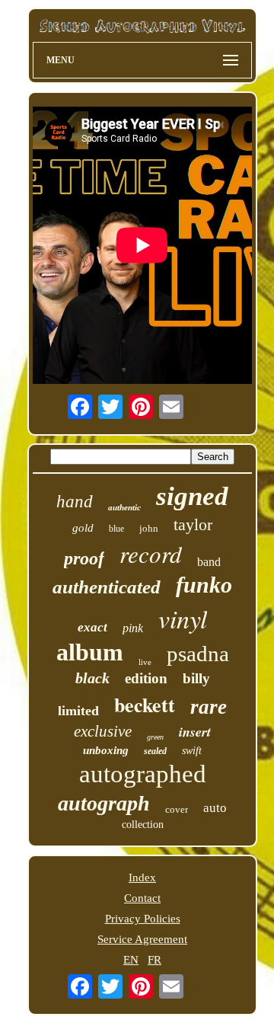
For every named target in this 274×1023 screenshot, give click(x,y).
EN (131, 960)
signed (192, 496)
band (209, 561)
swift (192, 750)
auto (215, 808)
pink (133, 628)
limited (78, 710)
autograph (104, 803)
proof (84, 558)
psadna (198, 653)
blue (116, 528)
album (89, 652)
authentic (124, 507)
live (145, 662)
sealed (155, 751)
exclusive (103, 731)
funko (204, 584)
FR (154, 960)
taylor (193, 524)
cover (176, 809)
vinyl (182, 618)
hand (74, 501)
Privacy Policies (142, 919)
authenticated (107, 587)
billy (196, 678)
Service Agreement (142, 939)
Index (142, 877)
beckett (144, 704)
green (155, 737)
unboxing (106, 750)
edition (146, 678)
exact (92, 627)
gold (83, 528)
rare (208, 706)
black (92, 678)
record (150, 553)
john (148, 528)
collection (143, 824)
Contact (142, 898)
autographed (142, 774)
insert (195, 731)
